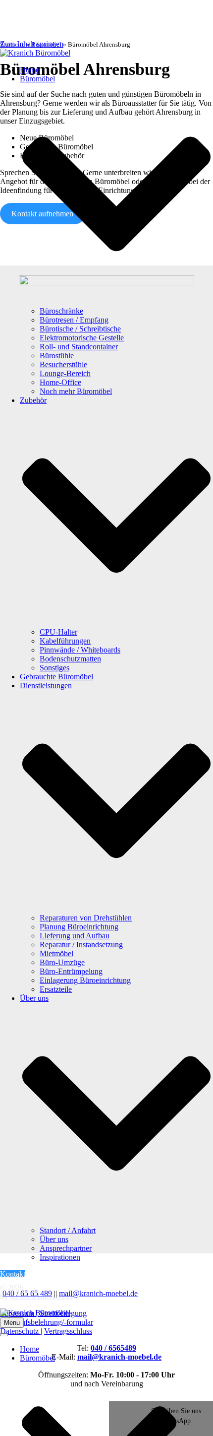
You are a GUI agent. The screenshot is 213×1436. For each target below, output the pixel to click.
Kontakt (12, 1274)
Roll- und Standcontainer (79, 346)
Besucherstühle (63, 364)
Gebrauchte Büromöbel (56, 676)
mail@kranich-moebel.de (98, 1293)
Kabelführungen (65, 641)
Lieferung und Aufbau (74, 935)
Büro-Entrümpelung (71, 971)
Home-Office (60, 382)
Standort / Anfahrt (68, 1230)
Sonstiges (54, 667)
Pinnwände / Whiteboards (80, 650)
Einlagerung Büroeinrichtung (85, 980)
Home (29, 69)
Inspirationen (60, 1257)
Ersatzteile (56, 989)
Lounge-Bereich (65, 373)
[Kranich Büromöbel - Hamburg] (106, 53)
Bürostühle (57, 355)
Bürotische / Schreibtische (80, 329)
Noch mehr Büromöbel (76, 391)
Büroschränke (61, 311)
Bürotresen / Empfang (74, 320)
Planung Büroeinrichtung (79, 926)
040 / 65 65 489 (27, 1293)
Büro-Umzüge (62, 962)
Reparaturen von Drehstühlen (86, 918)
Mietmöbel (56, 953)
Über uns (54, 1239)
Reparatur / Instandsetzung (81, 944)
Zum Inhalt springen (31, 44)
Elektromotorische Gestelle (82, 337)
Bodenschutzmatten (70, 658)
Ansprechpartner (66, 1248)
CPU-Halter (58, 632)
